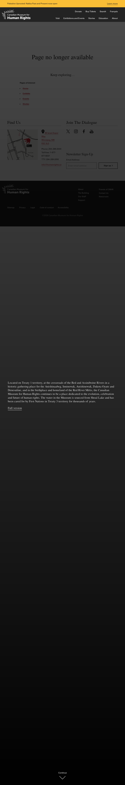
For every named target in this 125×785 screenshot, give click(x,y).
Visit (58, 18)
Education (103, 18)
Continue (62, 773)
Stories (91, 18)
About (115, 18)
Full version (15, 408)
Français (114, 11)
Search (103, 11)
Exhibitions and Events (73, 18)
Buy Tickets (91, 11)
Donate (78, 11)
